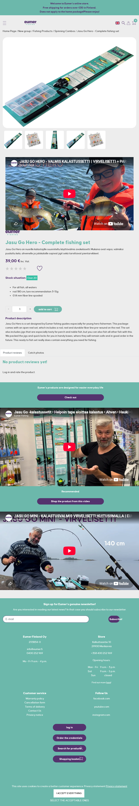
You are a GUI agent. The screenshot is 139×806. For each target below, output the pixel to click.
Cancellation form (34, 702)
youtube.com (101, 706)
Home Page (10, 31)
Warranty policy (35, 698)
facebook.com (101, 698)
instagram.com (101, 714)
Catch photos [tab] (36, 352)
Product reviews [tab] (12, 352)
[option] (69, 82)
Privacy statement (116, 786)
